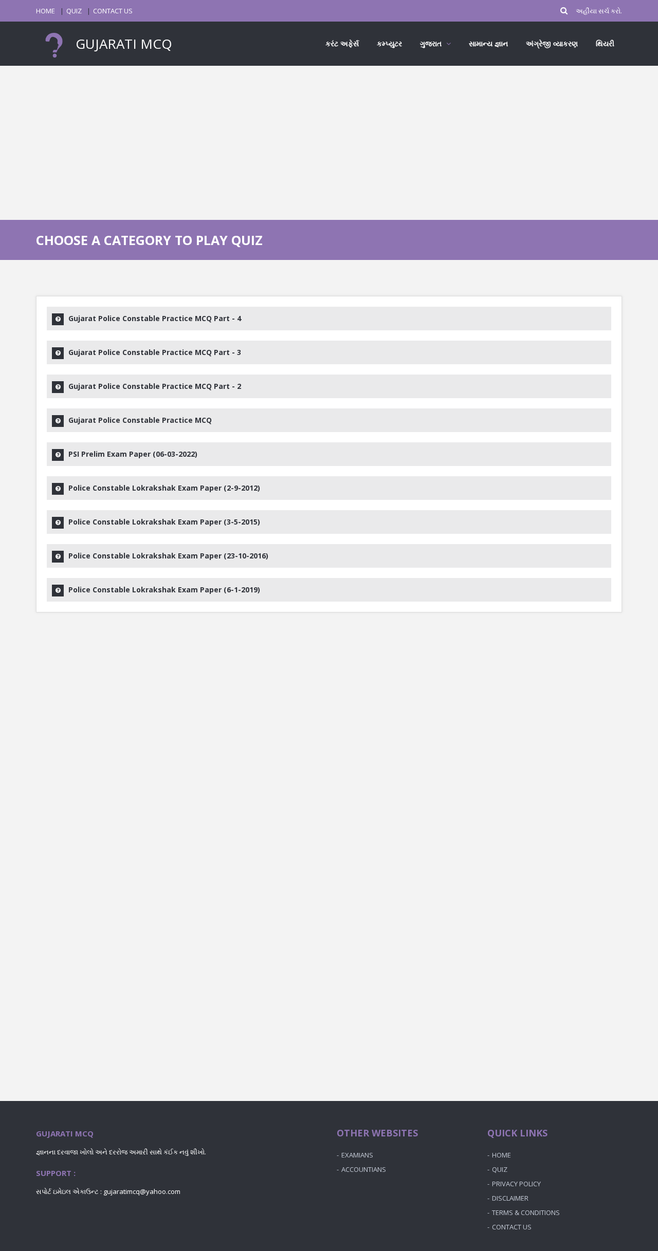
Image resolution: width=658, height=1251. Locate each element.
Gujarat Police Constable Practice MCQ (140, 420)
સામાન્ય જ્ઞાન (488, 43)
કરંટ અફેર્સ (342, 43)
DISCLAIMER (510, 1198)
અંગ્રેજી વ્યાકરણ (552, 43)
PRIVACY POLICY (516, 1183)
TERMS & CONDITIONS (526, 1212)
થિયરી (605, 43)
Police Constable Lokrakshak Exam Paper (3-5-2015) (164, 522)
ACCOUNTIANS (363, 1169)
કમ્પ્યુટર (389, 43)
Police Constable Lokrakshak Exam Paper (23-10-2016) (168, 556)
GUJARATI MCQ (122, 43)
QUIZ (74, 10)
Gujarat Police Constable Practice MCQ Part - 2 (154, 386)
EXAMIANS (357, 1155)
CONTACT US (113, 10)
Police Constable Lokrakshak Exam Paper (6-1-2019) (164, 589)
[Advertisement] (329, 143)
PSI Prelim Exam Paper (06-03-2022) (132, 454)
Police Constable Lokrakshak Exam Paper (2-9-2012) (164, 488)
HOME (45, 10)
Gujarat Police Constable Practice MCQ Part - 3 (154, 352)
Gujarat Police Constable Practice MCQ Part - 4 (154, 318)
